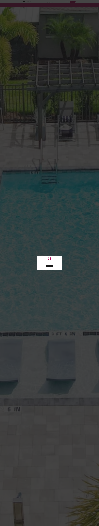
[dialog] (49, 263)
